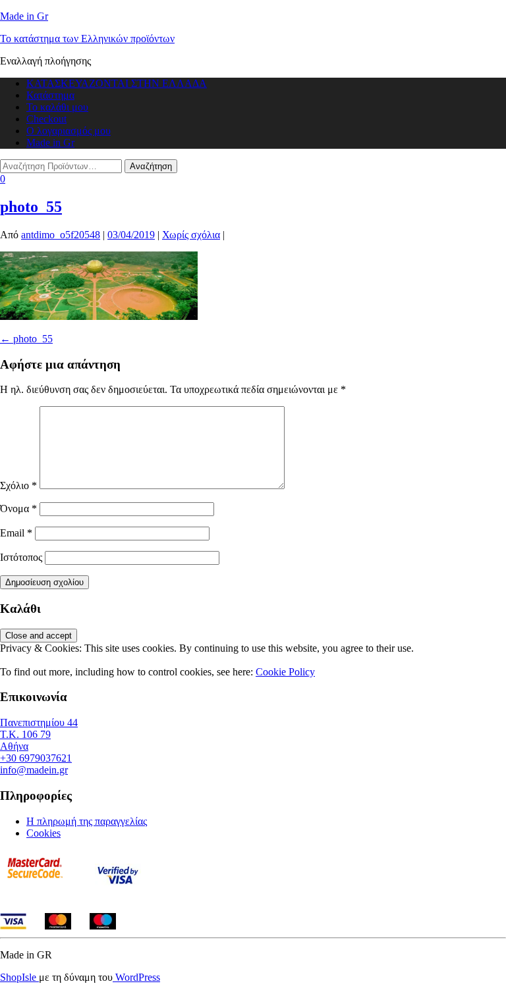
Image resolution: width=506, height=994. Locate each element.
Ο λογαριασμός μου (68, 130)
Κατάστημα (50, 95)
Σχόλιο (18, 485)
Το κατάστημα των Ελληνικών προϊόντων (87, 38)
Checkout (46, 118)
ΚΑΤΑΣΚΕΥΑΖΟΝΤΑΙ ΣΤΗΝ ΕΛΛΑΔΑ (116, 83)
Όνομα (18, 508)
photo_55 (31, 206)
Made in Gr (24, 16)
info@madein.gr (34, 769)
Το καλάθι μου (57, 107)
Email (16, 532)
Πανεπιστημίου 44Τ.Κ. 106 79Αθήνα (39, 734)
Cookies (43, 833)
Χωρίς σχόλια (191, 234)
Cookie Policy (285, 671)
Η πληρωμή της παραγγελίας (86, 821)
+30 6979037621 (36, 758)
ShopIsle (19, 977)
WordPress (136, 977)
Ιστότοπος (21, 557)
